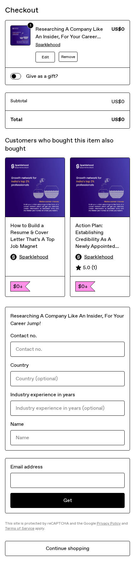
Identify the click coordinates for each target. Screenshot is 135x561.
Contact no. (23, 336)
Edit (45, 57)
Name (17, 424)
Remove (68, 57)
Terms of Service (19, 528)
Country (19, 365)
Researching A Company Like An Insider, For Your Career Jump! (69, 36)
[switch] (15, 76)
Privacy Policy (109, 523)
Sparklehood (47, 44)
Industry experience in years (42, 395)
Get (67, 500)
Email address (26, 467)
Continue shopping (67, 548)
